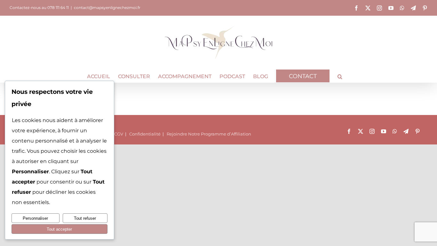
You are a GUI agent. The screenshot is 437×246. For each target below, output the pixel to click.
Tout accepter (59, 229)
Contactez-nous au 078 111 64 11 (39, 7)
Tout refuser (85, 218)
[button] (340, 76)
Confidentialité (145, 133)
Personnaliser (35, 218)
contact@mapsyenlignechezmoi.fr (107, 7)
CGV (118, 133)
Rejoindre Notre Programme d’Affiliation (209, 133)
